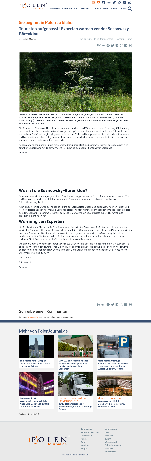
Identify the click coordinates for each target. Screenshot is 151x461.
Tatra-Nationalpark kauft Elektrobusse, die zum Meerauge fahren (75, 406)
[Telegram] (124, 2)
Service (114, 9)
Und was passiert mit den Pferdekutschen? (73, 400)
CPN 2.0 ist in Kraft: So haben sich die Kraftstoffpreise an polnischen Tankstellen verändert (73, 364)
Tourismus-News (123, 39)
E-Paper (109, 448)
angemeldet (33, 317)
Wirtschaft (86, 9)
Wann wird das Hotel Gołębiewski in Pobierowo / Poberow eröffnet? (111, 404)
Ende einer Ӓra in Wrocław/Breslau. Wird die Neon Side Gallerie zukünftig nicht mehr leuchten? (34, 402)
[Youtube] (98, 2)
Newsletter (110, 451)
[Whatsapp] (130, 2)
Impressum (111, 429)
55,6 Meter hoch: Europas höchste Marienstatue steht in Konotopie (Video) (35, 363)
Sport (106, 9)
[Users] (119, 2)
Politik (98, 9)
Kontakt (109, 435)
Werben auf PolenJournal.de (113, 444)
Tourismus (55, 9)
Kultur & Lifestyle (70, 9)
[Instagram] (109, 2)
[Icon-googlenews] (93, 2)
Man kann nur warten (110, 398)
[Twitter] (114, 2)
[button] (130, 8)
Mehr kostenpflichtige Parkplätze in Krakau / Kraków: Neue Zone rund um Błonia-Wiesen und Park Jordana (113, 364)
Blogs (123, 9)
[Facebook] (103, 2)
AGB (107, 432)
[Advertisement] (75, 170)
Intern (108, 438)
